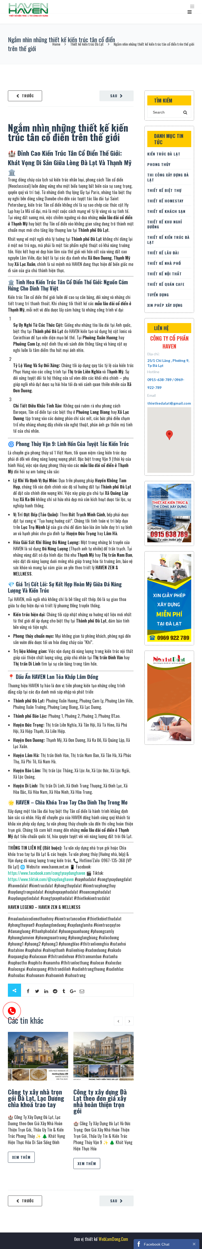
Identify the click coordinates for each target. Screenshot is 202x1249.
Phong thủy (158, 164)
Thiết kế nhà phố (164, 263)
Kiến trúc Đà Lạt (163, 154)
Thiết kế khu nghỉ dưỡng (164, 224)
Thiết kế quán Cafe (166, 284)
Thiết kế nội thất (164, 273)
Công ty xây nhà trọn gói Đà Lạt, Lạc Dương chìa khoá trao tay (36, 1098)
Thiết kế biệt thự (164, 190)
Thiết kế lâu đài (163, 252)
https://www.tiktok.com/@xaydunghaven (41, 879)
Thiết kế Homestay (165, 200)
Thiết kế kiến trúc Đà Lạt (87, 44)
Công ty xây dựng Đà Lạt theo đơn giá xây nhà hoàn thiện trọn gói (100, 1101)
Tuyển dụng (158, 294)
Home (56, 44)
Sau (113, 95)
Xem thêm (21, 1157)
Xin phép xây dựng (165, 305)
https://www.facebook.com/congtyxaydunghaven (46, 873)
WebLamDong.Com (113, 1239)
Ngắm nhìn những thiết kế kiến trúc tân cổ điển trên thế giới (68, 132)
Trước (28, 95)
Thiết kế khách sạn (166, 211)
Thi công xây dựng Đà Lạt (168, 177)
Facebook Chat (156, 1244)
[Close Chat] (194, 1243)
